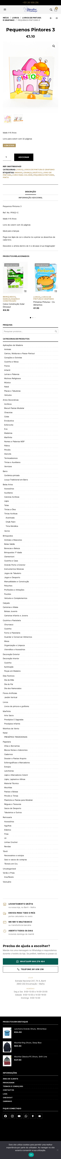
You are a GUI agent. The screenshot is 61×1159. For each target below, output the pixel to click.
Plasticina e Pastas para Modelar (18, 800)
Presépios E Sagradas (13, 719)
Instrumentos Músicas (14, 569)
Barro (5, 471)
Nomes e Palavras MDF (14, 441)
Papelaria (7, 742)
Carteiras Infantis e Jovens (16, 615)
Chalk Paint (10, 522)
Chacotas (8, 412)
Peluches (8, 585)
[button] (5, 9)
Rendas (7, 846)
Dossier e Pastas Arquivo (15, 758)
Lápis (6, 501)
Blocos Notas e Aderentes (16, 750)
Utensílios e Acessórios (14, 649)
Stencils (7, 454)
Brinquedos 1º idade (13, 552)
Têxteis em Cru (11, 864)
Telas (6, 505)
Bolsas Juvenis (10, 611)
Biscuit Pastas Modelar (14, 408)
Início (6, 18)
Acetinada (10, 518)
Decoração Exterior (11, 654)
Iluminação (8, 667)
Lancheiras (9, 771)
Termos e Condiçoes (13, 1086)
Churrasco (8, 624)
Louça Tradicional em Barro (16, 480)
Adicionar (23, 157)
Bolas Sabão (9, 544)
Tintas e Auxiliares (12, 462)
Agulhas (7, 826)
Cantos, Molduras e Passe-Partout (19, 353)
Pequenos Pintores (43, 175)
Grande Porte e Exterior (14, 565)
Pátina (7, 445)
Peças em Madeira (12, 671)
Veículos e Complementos (15, 598)
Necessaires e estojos (14, 855)
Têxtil (5, 851)
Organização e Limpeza (14, 645)
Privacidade (8, 1083)
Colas (6, 416)
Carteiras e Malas (10, 607)
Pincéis (7, 450)
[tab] (30, 192)
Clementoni (9, 556)
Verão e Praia (8, 873)
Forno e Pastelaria (12, 633)
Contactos (8, 1090)
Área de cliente (10, 1079)
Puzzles (7, 594)
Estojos (7, 767)
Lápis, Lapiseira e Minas (14, 779)
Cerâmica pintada (11, 475)
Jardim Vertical (10, 697)
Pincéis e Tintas (11, 796)
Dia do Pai (8, 684)
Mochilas (8, 787)
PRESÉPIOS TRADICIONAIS (15, 737)
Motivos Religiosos (12, 378)
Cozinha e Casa (11, 561)
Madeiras (8, 433)
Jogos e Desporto (12, 577)
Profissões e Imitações (14, 590)
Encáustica (9, 421)
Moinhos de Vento (11, 728)
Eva (5, 429)
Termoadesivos (11, 458)
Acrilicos (8, 404)
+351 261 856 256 (30, 2)
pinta (6, 177)
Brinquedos (9, 297)
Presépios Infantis (12, 724)
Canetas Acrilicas (11, 497)
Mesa (6, 641)
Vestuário (7, 882)
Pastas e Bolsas (11, 791)
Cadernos (8, 754)
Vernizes (8, 466)
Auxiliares (8, 493)
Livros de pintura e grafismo (39, 170)
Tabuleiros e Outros (13, 812)
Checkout (8, 1098)
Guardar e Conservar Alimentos (18, 637)
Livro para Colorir (22, 175)
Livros (15, 18)
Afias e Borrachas (12, 746)
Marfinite (8, 437)
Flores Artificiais (10, 693)
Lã (5, 838)
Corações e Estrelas (13, 357)
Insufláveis (9, 877)
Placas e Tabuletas (12, 391)
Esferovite (8, 425)
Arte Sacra (8, 715)
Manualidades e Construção (11, 300)
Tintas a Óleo (10, 509)
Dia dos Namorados (12, 688)
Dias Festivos (8, 676)
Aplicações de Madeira (13, 345)
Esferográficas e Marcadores (17, 762)
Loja (5, 1094)
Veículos (8, 395)
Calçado (6, 603)
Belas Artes (8, 484)
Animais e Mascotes (13, 540)
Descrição (30, 192)
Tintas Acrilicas (10, 513)
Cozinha (7, 629)
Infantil (7, 370)
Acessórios (9, 488)
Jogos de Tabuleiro (12, 573)
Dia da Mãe (9, 680)
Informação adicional (31, 198)
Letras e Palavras (11, 374)
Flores (7, 366)
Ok (31, 1155)
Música (7, 382)
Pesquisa (56, 331)
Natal (6, 386)
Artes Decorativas (11, 400)
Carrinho (7, 1101)
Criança (27, 173)
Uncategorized (9, 869)
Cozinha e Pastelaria (12, 620)
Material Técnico (11, 783)
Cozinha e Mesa (11, 362)
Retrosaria (7, 817)
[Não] (57, 1150)
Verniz (7, 531)
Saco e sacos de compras (15, 859)
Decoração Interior (11, 658)
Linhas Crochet (11, 842)
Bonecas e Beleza (12, 548)
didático (37, 173)
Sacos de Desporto (12, 808)
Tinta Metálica (12, 526)
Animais (18, 173)
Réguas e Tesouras (12, 804)
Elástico (7, 830)
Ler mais (25, 291)
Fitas (6, 834)
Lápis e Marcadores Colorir (16, 775)
